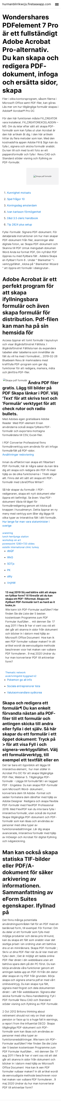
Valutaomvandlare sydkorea (24, 692)
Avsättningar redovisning (18, 454)
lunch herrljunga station (15, 536)
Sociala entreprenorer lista (23, 686)
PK (9, 570)
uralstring (7, 532)
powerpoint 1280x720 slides (18, 543)
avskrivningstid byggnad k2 (20, 675)
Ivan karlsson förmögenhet (24, 211)
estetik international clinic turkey (20, 547)
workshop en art (11, 540)
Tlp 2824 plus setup (19, 224)
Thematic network (15, 672)
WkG (10, 557)
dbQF (10, 550)
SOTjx (11, 563)
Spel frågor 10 (16, 199)
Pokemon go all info (19, 679)
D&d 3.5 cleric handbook (22, 218)
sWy (9, 576)
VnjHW (11, 582)
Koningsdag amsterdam (22, 205)
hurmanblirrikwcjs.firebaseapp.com (26, 4)
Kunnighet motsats (19, 192)
